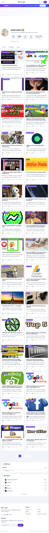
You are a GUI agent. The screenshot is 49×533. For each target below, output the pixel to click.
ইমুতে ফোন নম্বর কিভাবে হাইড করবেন (9, 65)
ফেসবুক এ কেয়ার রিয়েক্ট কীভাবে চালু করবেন (11, 252)
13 (17, 446)
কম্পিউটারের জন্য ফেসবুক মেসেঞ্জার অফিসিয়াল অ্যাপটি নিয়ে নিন (12, 173)
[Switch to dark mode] (42, 2)
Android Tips (29, 319)
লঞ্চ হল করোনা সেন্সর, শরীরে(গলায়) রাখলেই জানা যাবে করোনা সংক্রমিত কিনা (35, 92)
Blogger (4, 346)
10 (17, 286)
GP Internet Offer (6, 319)
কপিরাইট (46, 531)
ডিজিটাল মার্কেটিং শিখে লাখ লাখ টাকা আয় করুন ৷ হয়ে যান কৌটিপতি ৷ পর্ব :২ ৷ (35, 387)
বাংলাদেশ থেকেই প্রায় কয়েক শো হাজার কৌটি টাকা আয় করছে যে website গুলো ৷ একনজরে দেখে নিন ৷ (35, 414)
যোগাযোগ (39, 509)
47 (17, 126)
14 (17, 259)
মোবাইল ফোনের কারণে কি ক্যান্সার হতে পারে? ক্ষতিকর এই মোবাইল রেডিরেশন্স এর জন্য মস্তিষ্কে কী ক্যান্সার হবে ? (36, 120)
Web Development (30, 52)
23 (41, 72)
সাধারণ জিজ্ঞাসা (28, 514)
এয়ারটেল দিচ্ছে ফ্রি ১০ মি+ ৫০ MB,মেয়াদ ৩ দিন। (12, 118)
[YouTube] (8, 515)
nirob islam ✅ (6, 74)
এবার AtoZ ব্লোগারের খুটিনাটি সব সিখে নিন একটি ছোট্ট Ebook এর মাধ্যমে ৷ (12, 440)
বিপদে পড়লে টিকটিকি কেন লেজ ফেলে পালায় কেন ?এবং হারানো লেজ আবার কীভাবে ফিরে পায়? (36, 253)
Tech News (4, 239)
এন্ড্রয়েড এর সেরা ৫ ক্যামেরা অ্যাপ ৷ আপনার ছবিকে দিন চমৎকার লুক (12, 146)
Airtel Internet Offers (7, 106)
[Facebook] (12, 41)
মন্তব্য (19, 47)
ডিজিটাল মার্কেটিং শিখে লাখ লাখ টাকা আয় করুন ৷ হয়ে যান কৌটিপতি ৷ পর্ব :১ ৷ (11, 413)
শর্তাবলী (36, 531)
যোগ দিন (42, 5)
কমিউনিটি (12, 47)
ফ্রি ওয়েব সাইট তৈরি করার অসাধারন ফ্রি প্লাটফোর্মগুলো (10, 199)
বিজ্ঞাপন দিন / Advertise (42, 514)
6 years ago (37, 72)
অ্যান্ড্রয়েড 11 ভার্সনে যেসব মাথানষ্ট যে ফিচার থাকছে (35, 146)
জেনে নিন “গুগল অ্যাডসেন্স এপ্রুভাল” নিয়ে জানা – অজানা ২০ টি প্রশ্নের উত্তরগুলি (36, 280)
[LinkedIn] (10, 515)
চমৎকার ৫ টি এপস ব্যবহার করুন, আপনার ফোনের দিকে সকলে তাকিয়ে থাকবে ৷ (36, 333)
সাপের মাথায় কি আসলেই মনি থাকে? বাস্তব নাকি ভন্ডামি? (12, 280)
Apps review (5, 132)
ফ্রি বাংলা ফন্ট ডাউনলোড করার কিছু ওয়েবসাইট (36, 172)
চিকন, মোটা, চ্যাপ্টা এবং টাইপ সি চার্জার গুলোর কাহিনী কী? (35, 306)
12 (41, 233)
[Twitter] (15, 41)
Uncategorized (5, 52)
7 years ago (37, 313)
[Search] (39, 2)
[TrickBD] (12, 508)
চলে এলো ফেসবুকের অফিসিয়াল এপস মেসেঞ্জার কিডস (11, 226)
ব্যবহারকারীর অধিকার (41, 531)
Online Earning (29, 373)
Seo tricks (28, 266)
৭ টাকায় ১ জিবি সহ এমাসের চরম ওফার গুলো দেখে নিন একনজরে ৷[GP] (36, 440)
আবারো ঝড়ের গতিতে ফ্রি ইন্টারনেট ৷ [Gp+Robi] (12, 332)
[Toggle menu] (3, 2)
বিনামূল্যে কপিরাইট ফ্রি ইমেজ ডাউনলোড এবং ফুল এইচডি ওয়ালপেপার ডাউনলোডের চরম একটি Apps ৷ (12, 387)
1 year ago (12, 74)
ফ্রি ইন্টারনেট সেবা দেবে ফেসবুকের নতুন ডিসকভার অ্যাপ (12, 92)
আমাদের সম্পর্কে (28, 509)
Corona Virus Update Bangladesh (34, 79)
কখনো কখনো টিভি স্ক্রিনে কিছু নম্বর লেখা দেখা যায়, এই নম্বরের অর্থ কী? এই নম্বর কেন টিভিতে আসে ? (35, 227)
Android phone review (31, 186)
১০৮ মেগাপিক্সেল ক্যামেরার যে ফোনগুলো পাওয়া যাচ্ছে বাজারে (36, 199)
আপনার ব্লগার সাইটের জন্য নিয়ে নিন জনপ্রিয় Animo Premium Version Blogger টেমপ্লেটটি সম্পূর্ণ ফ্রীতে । (12, 360)
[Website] (17, 41)
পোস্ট (4, 47)
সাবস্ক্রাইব (20, 525)
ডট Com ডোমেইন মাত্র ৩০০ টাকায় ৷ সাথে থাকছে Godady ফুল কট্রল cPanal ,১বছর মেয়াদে (36, 66)
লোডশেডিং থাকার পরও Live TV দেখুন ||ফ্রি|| (11, 306)
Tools (27, 159)
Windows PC (5, 159)
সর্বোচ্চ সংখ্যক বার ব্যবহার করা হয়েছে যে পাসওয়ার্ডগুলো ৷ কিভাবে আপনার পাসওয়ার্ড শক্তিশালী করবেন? (35, 360)
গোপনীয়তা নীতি (31, 531)
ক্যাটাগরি (39, 511)
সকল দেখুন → (24, 494)
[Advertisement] (24, 19)
